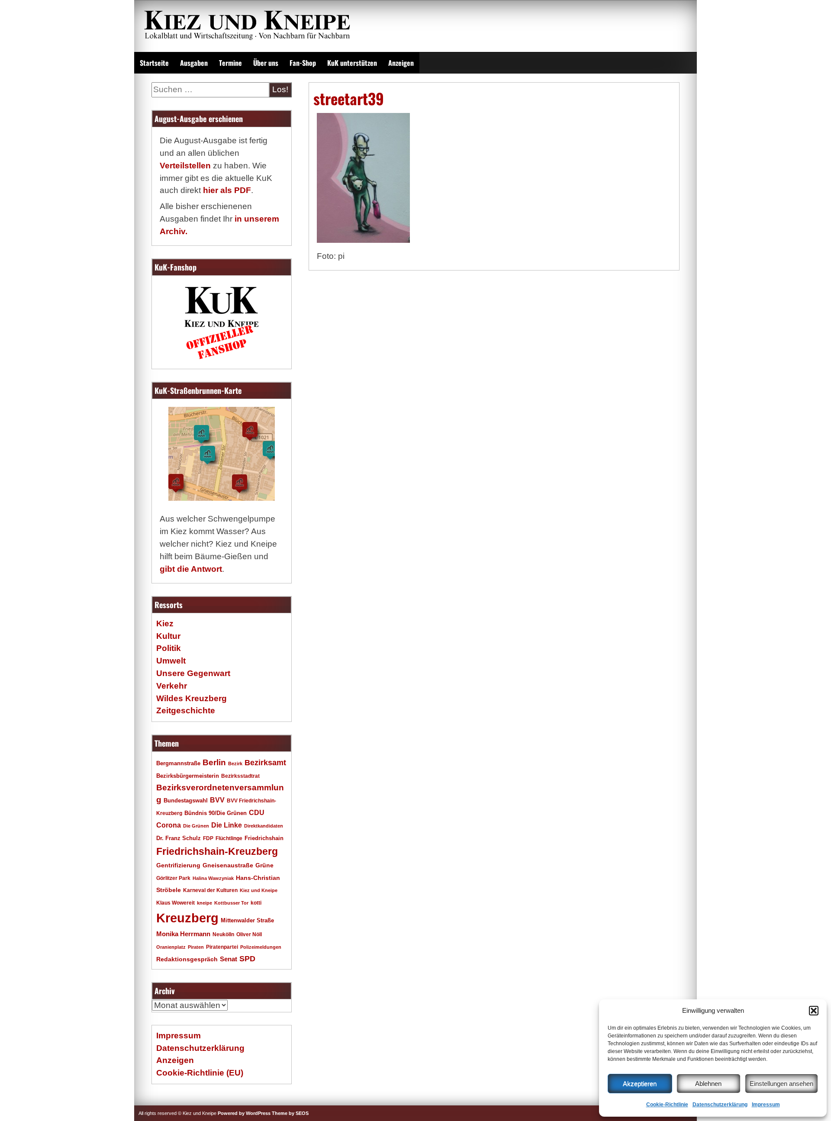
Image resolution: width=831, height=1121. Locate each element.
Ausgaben (194, 63)
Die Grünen (196, 825)
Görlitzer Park (173, 878)
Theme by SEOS (290, 1113)
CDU (256, 812)
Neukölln (223, 934)
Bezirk (235, 763)
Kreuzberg (187, 918)
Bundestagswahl (186, 801)
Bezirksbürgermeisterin (187, 776)
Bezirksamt (265, 762)
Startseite (154, 63)
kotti (256, 902)
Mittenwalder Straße (247, 921)
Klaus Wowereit (175, 903)
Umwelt (171, 660)
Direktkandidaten (263, 825)
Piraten (196, 947)
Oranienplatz (171, 947)
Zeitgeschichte (185, 710)
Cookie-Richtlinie (667, 1105)
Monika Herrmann (183, 933)
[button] (813, 1010)
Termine (230, 63)
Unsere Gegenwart (193, 673)
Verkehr (171, 685)
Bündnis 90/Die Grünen (215, 813)
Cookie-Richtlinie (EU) (199, 1072)
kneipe (204, 902)
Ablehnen (708, 1083)
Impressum (766, 1105)
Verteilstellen (185, 165)
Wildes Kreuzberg (191, 698)
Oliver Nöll (249, 934)
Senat (228, 959)
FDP (208, 838)
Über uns (265, 63)
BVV (217, 800)
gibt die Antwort (191, 568)
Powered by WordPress (244, 1113)
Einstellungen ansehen (781, 1083)
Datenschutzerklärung (719, 1105)
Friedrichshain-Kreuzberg (217, 851)
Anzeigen (401, 63)
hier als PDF (227, 190)
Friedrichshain (264, 838)
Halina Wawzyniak (213, 878)
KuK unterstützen (352, 63)
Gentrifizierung (178, 865)
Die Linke (226, 825)
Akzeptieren (640, 1083)
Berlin (214, 762)
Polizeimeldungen (260, 947)
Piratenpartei (222, 947)
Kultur (168, 636)
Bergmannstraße (178, 763)
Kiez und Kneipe (258, 890)
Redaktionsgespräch (187, 959)
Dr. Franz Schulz (178, 838)
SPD (247, 958)
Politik (168, 648)
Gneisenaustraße (228, 865)
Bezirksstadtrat (240, 776)
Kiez (165, 623)
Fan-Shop (303, 63)
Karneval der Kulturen (210, 890)
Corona (168, 825)
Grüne (264, 865)
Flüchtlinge (229, 838)
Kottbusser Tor (231, 902)
